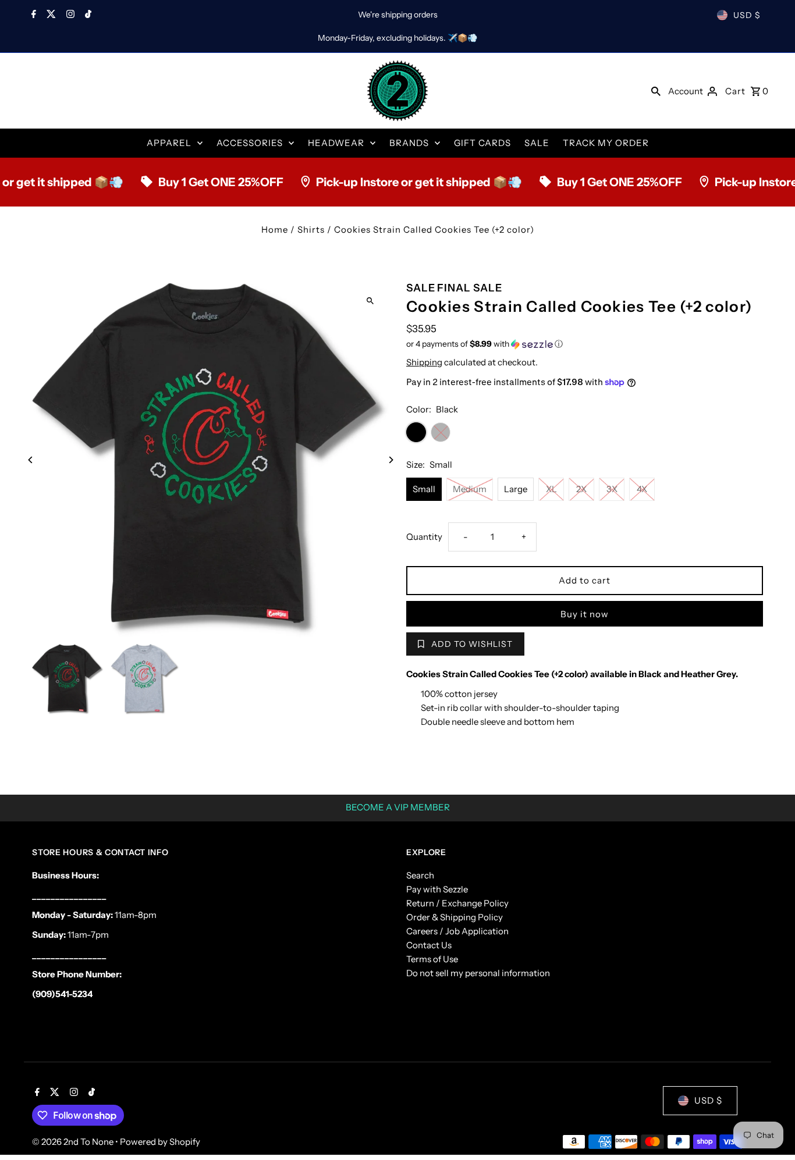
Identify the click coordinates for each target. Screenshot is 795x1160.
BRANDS (409, 142)
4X (642, 488)
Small (424, 488)
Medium (470, 488)
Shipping (424, 362)
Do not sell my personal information (478, 972)
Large (515, 488)
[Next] (390, 460)
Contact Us (429, 945)
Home (274, 229)
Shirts (311, 229)
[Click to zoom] (370, 300)
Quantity (424, 536)
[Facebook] (32, 15)
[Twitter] (50, 15)
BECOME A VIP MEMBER (398, 807)
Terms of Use (432, 959)
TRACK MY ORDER (606, 142)
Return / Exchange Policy (457, 903)
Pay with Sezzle (437, 889)
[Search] (655, 90)
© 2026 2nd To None (73, 1141)
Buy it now (584, 614)
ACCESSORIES (250, 142)
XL (551, 488)
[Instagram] (68, 15)
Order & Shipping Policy (454, 917)
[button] (584, 344)
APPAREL (169, 142)
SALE (536, 142)
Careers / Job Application (457, 931)
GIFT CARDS (482, 142)
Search (420, 875)
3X (611, 488)
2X (581, 488)
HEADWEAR (336, 142)
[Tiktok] (86, 15)
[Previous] (30, 460)
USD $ (747, 15)
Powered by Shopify (160, 1141)
